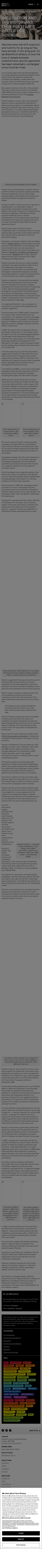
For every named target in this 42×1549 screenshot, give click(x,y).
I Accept (20, 1533)
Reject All (21, 1539)
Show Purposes (21, 1545)
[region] (21, 1518)
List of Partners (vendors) (10, 1528)
